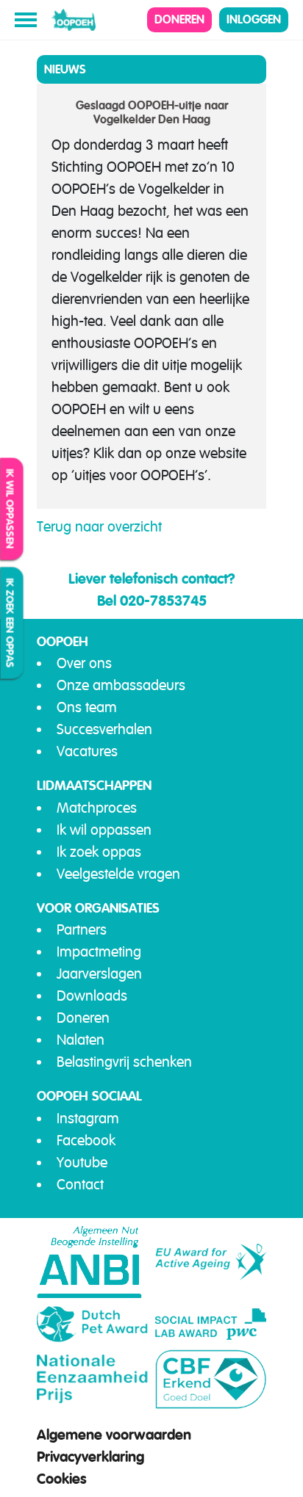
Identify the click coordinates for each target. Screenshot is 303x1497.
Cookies (62, 1478)
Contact (80, 1184)
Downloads (92, 995)
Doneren (179, 19)
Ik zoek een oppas (10, 622)
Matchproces (97, 808)
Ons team (87, 707)
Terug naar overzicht (99, 526)
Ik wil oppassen (10, 508)
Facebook (86, 1140)
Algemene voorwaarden (114, 1434)
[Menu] (26, 19)
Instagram (88, 1118)
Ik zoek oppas (99, 852)
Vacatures (87, 751)
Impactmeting (99, 951)
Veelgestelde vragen (118, 874)
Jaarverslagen (99, 973)
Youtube (82, 1162)
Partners (82, 929)
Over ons (84, 663)
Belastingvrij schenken (124, 1062)
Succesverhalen (104, 729)
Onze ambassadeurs (121, 685)
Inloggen (254, 19)
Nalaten (80, 1040)
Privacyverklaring (90, 1456)
